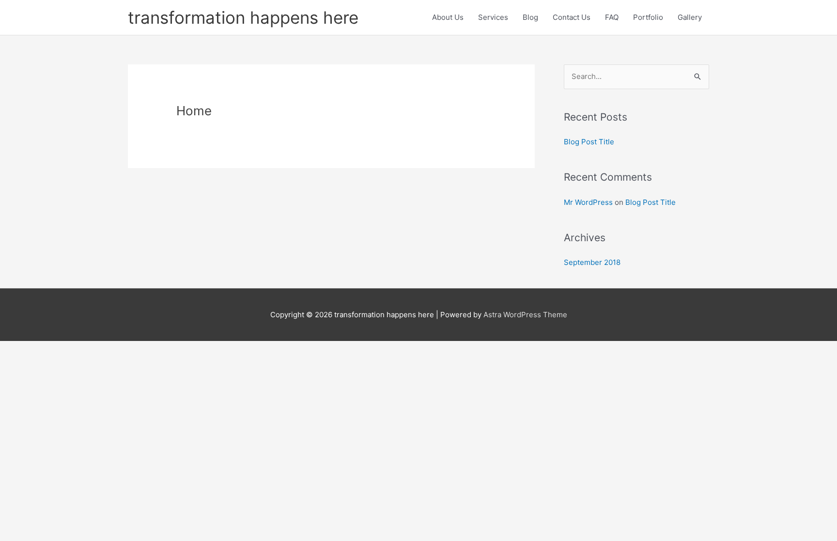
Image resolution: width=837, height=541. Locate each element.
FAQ (612, 17)
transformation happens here (243, 17)
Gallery (690, 17)
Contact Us (571, 17)
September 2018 (592, 262)
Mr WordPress (588, 202)
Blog (530, 17)
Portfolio (648, 17)
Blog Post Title (589, 141)
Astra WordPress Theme (525, 314)
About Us (448, 17)
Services (493, 17)
